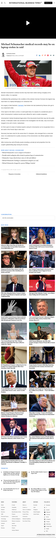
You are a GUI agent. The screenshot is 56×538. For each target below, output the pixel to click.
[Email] (50, 55)
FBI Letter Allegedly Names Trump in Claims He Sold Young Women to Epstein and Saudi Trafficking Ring (13, 295)
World (2, 505)
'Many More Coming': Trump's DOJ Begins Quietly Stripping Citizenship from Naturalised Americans (41, 414)
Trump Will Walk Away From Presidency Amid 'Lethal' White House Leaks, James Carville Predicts (13, 390)
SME (2, 514)
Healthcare (14, 509)
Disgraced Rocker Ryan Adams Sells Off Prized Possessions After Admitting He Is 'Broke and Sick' (12, 271)
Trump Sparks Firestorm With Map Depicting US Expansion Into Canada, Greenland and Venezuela (41, 366)
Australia (35, 505)
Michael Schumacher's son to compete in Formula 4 (16, 152)
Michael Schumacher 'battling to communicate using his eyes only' (20, 160)
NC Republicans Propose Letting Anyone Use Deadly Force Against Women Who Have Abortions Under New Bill (13, 366)
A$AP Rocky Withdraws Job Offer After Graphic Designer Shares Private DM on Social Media (42, 342)
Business (3, 511)
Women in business (16, 521)
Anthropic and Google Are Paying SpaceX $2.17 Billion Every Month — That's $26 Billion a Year (41, 390)
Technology (3, 518)
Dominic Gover (11, 53)
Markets (3, 509)
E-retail (13, 505)
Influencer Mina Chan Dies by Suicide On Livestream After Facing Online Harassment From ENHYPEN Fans (13, 247)
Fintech (13, 528)
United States (36, 514)
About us (24, 505)
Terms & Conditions (27, 509)
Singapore (35, 509)
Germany (20, 105)
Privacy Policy (26, 511)
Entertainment (4, 521)
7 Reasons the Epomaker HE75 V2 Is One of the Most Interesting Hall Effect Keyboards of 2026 (11, 482)
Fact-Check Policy (26, 521)
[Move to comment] (53, 55)
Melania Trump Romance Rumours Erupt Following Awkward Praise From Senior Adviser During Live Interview (12, 414)
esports (13, 523)
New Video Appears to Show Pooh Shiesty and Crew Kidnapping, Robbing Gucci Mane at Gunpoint (42, 462)
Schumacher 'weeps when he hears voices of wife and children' (19, 158)
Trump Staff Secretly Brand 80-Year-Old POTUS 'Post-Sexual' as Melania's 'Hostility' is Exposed (13, 462)
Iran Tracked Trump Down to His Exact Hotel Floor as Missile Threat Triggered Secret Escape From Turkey (41, 271)
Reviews (3, 528)
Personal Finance (4, 516)
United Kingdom (36, 511)
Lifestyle (3, 523)
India (34, 507)
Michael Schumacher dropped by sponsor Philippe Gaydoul (18, 163)
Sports (2, 525)
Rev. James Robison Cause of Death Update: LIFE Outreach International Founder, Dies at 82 (41, 438)
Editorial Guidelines (41, 174)
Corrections (25, 516)
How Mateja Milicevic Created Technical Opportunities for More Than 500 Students (39, 490)
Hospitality (14, 507)
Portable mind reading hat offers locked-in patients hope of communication (22, 155)
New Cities (14, 525)
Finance (13, 514)
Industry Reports (15, 530)
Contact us (25, 507)
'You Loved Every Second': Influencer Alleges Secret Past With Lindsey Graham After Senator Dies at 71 (41, 318)
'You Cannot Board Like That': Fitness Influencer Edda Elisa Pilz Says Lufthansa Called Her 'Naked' (12, 342)
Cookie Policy (25, 514)
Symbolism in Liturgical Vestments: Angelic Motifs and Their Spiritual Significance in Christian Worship (11, 473)
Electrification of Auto (16, 511)
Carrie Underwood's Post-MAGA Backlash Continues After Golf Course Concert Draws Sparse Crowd (41, 247)
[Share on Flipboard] (45, 55)
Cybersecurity (15, 516)
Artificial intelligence (16, 518)
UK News (3, 507)
